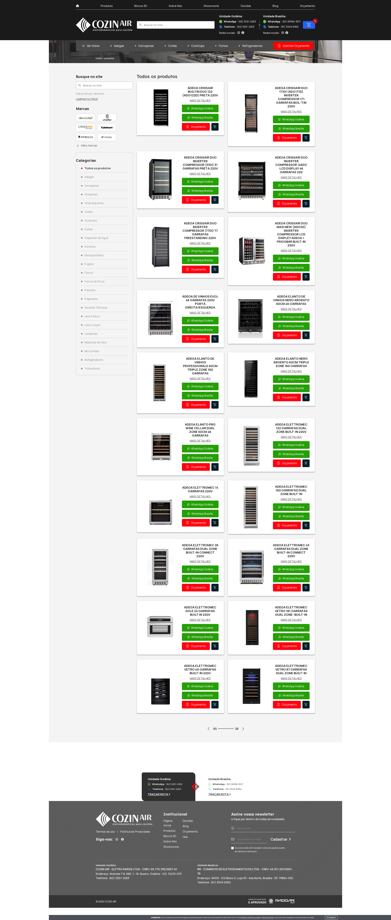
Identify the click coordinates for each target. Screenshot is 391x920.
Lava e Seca (92, 316)
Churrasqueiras (94, 203)
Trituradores (92, 368)
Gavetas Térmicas (96, 307)
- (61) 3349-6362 (281, 26)
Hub (185, 837)
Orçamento (307, 6)
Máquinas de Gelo (95, 342)
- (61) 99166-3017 (284, 21)
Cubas (88, 229)
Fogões (89, 264)
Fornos (223, 46)
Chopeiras (91, 194)
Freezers (90, 290)
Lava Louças (92, 325)
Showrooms (211, 6)
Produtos (107, 6)
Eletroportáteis (94, 255)
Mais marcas (86, 145)
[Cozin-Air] (104, 25)
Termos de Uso (268, 917)
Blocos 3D (140, 6)
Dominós (90, 246)
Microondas (91, 351)
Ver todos (90, 45)
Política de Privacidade (250, 917)
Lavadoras (90, 333)
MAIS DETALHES (200, 100)
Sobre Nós (175, 6)
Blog (275, 6)
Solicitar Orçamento (293, 45)
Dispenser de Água (96, 238)
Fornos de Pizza (94, 281)
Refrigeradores (252, 46)
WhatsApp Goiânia (202, 108)
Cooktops (197, 46)
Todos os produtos (97, 168)
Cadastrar (279, 839)
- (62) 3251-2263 (240, 21)
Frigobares (91, 299)
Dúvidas (246, 6)
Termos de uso (105, 831)
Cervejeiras (146, 46)
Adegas (119, 46)
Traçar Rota (158, 794)
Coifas (172, 46)
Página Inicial (167, 823)
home (99, 58)
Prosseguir (331, 917)
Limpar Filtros (87, 99)
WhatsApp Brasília (202, 117)
